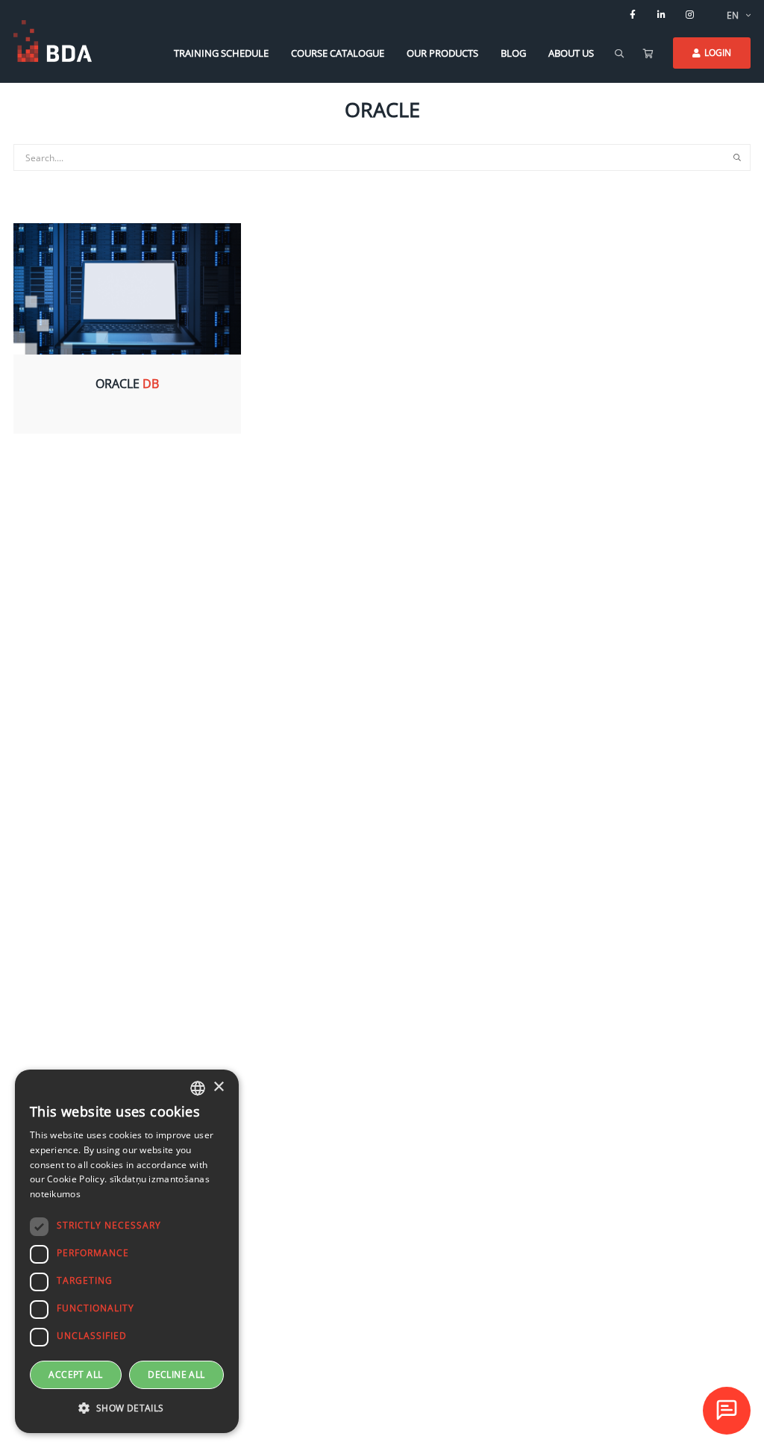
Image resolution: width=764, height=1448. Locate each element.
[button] (127, 1408)
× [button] (218, 1087)
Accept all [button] (75, 1374)
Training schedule (221, 53)
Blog (513, 53)
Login (717, 52)
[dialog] (127, 1251)
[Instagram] (689, 15)
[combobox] (197, 1088)
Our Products (442, 53)
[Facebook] (632, 15)
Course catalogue (337, 53)
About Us (571, 53)
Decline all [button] (176, 1374)
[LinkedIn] (661, 15)
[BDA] (52, 41)
